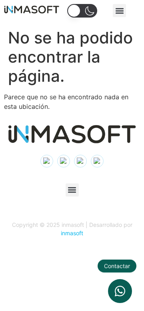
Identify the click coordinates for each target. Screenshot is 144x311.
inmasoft (72, 233)
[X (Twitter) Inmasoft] (80, 161)
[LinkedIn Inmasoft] (63, 161)
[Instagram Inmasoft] (46, 161)
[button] (119, 10)
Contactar (117, 266)
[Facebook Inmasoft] (97, 161)
